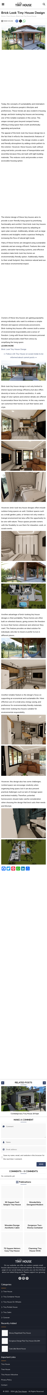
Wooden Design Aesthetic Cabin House (12, 1227)
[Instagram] (23, 1278)
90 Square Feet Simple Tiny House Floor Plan (12, 1204)
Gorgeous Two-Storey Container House (35, 1227)
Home (3, 16)
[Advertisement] (23, 76)
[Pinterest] (27, 1278)
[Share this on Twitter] (20, 21)
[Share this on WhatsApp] (24, 21)
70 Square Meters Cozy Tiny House (12, 1249)
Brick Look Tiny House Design (13, 349)
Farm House (11, 16)
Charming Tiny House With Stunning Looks (35, 1250)
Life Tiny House (21, 1391)
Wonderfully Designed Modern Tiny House (35, 1204)
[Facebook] (19, 1278)
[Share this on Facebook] (16, 21)
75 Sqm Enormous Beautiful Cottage (24, 1114)
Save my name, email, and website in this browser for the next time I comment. (23, 1157)
